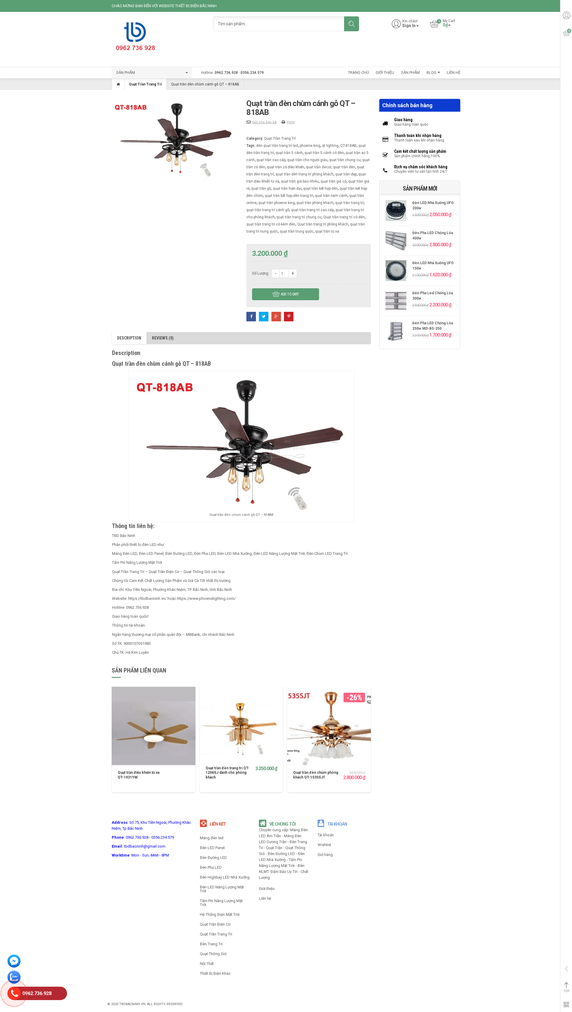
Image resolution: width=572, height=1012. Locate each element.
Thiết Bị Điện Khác (215, 973)
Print (290, 122)
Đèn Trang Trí (211, 944)
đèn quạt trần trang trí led (277, 146)
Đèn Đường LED (213, 857)
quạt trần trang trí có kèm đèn (270, 224)
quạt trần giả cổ (333, 181)
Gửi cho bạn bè (264, 122)
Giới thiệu (267, 888)
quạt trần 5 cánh (289, 153)
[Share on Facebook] (251, 316)
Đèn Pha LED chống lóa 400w (432, 236)
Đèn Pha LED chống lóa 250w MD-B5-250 (432, 326)
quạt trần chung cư (344, 160)
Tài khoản (326, 835)
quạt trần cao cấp (271, 160)
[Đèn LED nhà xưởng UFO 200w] (396, 211)
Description (129, 338)
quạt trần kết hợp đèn (320, 188)
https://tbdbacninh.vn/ (147, 598)
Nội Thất (207, 963)
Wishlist (324, 845)
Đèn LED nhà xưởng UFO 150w (433, 266)
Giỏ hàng (325, 854)
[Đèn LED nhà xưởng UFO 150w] (396, 271)
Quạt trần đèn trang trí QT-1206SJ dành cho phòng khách (227, 772)
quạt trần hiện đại (287, 188)
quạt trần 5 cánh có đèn (324, 153)
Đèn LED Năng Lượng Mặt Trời (279, 553)
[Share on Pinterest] (288, 316)
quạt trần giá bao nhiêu (300, 181)
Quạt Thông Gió (213, 954)
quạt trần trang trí (349, 203)
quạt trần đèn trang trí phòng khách (304, 174)
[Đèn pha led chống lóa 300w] (396, 301)
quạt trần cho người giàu (307, 160)
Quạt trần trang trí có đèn (344, 217)
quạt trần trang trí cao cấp (312, 210)
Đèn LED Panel (212, 848)
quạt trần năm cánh (331, 196)
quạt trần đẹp (346, 174)
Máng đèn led (211, 838)
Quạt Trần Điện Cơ (215, 924)
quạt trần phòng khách (314, 203)
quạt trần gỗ (261, 188)
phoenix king (310, 146)
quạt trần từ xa (327, 231)
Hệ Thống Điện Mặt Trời (220, 914)
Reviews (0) (163, 338)
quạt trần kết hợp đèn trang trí (289, 196)
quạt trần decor (318, 167)
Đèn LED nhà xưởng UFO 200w (433, 206)
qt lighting (330, 146)
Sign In (409, 26)
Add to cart (290, 294)
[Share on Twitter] (263, 316)
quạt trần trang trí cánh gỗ (267, 210)
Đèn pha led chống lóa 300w (432, 296)
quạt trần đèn (344, 167)
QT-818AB (348, 146)
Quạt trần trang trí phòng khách (322, 224)
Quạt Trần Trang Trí (145, 84)
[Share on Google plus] (276, 316)
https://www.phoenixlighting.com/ (206, 598)
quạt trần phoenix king (276, 203)
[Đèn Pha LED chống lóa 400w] (396, 241)
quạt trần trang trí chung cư (298, 217)
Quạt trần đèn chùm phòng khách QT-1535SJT (315, 774)
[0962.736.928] (14, 994)
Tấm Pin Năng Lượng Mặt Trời (221, 903)
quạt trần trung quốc (296, 231)
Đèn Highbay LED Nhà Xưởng (225, 877)
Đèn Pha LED (211, 867)
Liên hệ (265, 898)
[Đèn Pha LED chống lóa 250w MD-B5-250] (396, 331)
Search (351, 23)
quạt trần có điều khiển (285, 167)
